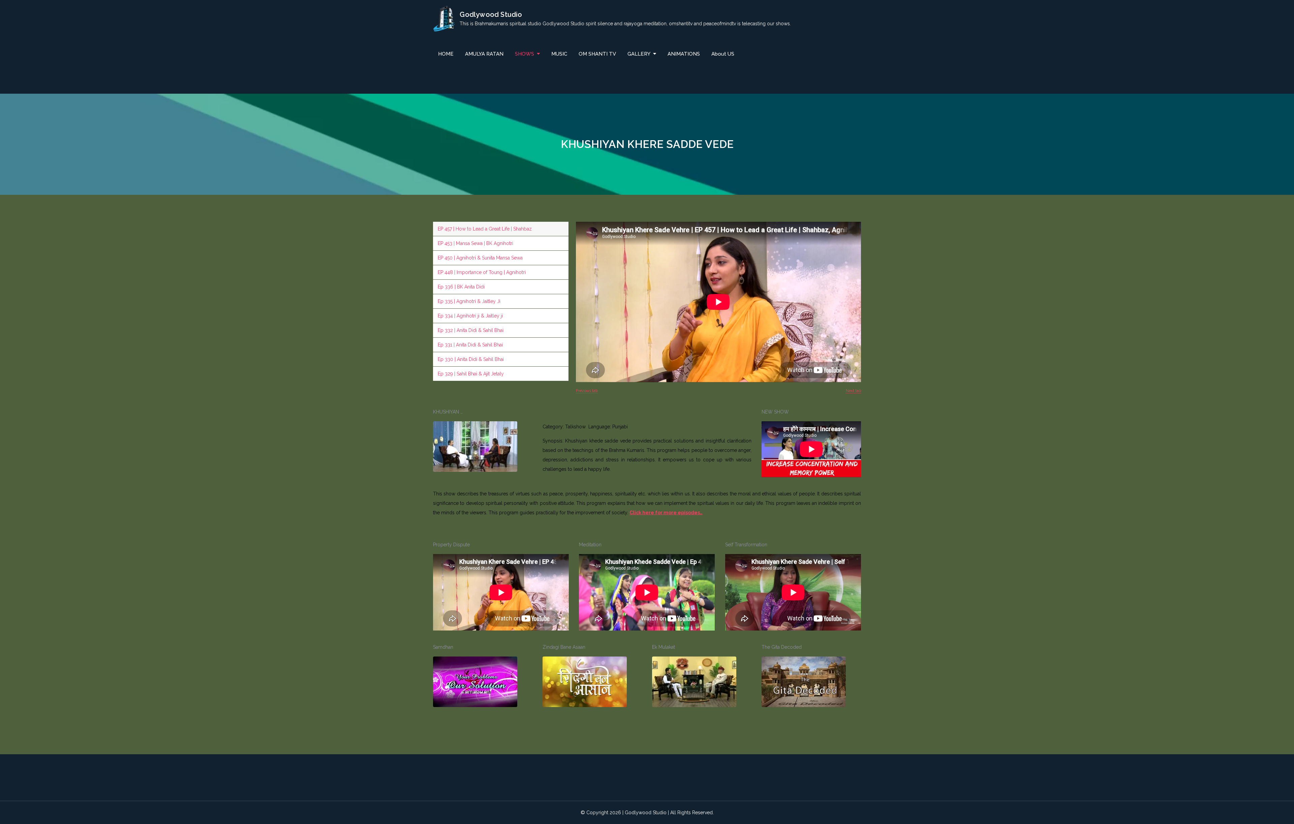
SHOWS (524, 54)
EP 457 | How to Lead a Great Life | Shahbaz (485, 229)
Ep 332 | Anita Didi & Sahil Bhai (470, 330)
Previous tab (587, 390)
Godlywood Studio (491, 14)
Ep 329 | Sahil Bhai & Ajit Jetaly (471, 373)
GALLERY (638, 54)
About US (722, 54)
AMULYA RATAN (484, 54)
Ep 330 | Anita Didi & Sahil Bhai (471, 359)
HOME (446, 54)
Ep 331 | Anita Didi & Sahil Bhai (470, 344)
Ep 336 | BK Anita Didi (461, 286)
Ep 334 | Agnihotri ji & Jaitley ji (470, 315)
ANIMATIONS (684, 54)
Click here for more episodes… (666, 512)
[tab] (500, 229)
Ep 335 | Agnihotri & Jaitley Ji (469, 301)
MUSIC (559, 54)
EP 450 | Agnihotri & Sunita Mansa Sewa (480, 258)
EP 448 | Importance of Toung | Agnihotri (482, 272)
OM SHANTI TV (597, 54)
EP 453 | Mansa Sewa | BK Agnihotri (475, 243)
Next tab (853, 390)
